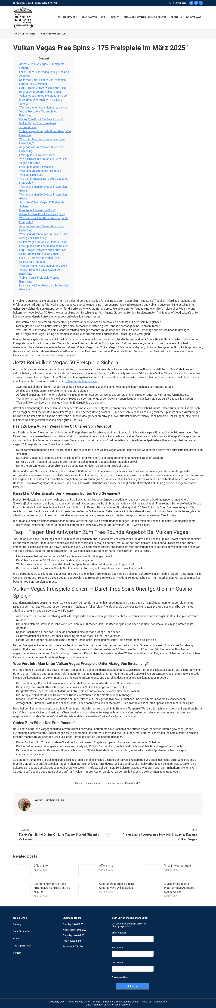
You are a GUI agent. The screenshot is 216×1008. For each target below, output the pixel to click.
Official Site (41, 865)
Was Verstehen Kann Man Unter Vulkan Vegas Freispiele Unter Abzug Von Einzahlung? (43, 269)
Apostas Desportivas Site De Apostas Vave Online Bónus (117, 885)
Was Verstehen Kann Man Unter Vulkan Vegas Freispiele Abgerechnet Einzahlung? (43, 111)
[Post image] (22, 871)
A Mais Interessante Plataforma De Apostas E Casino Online (179, 887)
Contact (17, 953)
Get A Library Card (22, 931)
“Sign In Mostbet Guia (177, 865)
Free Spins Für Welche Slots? (37, 155)
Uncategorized (93, 783)
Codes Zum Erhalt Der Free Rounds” (41, 119)
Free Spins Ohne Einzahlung (36, 166)
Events (16, 938)
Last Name (117, 962)
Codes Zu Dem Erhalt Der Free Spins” (42, 214)
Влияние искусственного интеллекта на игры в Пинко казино (52, 887)
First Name (117, 947)
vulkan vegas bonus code (81, 381)
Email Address (119, 932)
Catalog (17, 924)
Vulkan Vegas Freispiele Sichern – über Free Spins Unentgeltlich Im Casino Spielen (43, 99)
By (113, 783)
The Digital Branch (22, 945)
